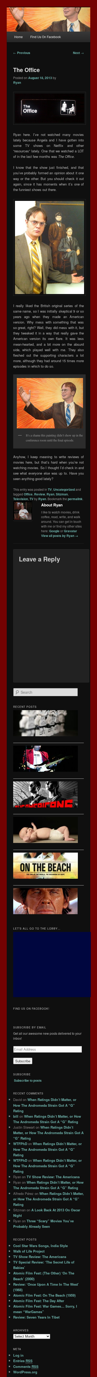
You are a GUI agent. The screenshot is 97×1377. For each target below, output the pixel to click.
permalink (75, 498)
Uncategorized (64, 489)
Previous (21, 52)
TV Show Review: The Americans (53, 1176)
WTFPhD (20, 1143)
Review (39, 494)
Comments (26, 1366)
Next (78, 52)
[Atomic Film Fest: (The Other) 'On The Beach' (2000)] (48, 866)
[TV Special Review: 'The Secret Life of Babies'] (48, 831)
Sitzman (62, 494)
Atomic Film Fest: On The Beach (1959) (44, 1295)
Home (18, 36)
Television (20, 498)
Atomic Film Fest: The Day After (38, 1300)
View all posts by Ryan (59, 535)
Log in (18, 1355)
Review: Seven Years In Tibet (36, 1317)
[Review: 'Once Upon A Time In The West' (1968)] (48, 902)
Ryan (17, 82)
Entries (23, 1360)
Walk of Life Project (28, 1251)
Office (28, 494)
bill (15, 1116)
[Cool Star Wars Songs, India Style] (48, 724)
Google (54, 531)
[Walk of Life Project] (48, 759)
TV (50, 489)
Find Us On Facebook (45, 36)
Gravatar (70, 531)
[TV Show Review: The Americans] (48, 795)
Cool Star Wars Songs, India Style (40, 1245)
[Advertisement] (52, 964)
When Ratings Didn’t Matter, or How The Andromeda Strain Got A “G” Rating (44, 1105)
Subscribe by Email (29, 1027)
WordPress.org (25, 1371)
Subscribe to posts (28, 1080)
